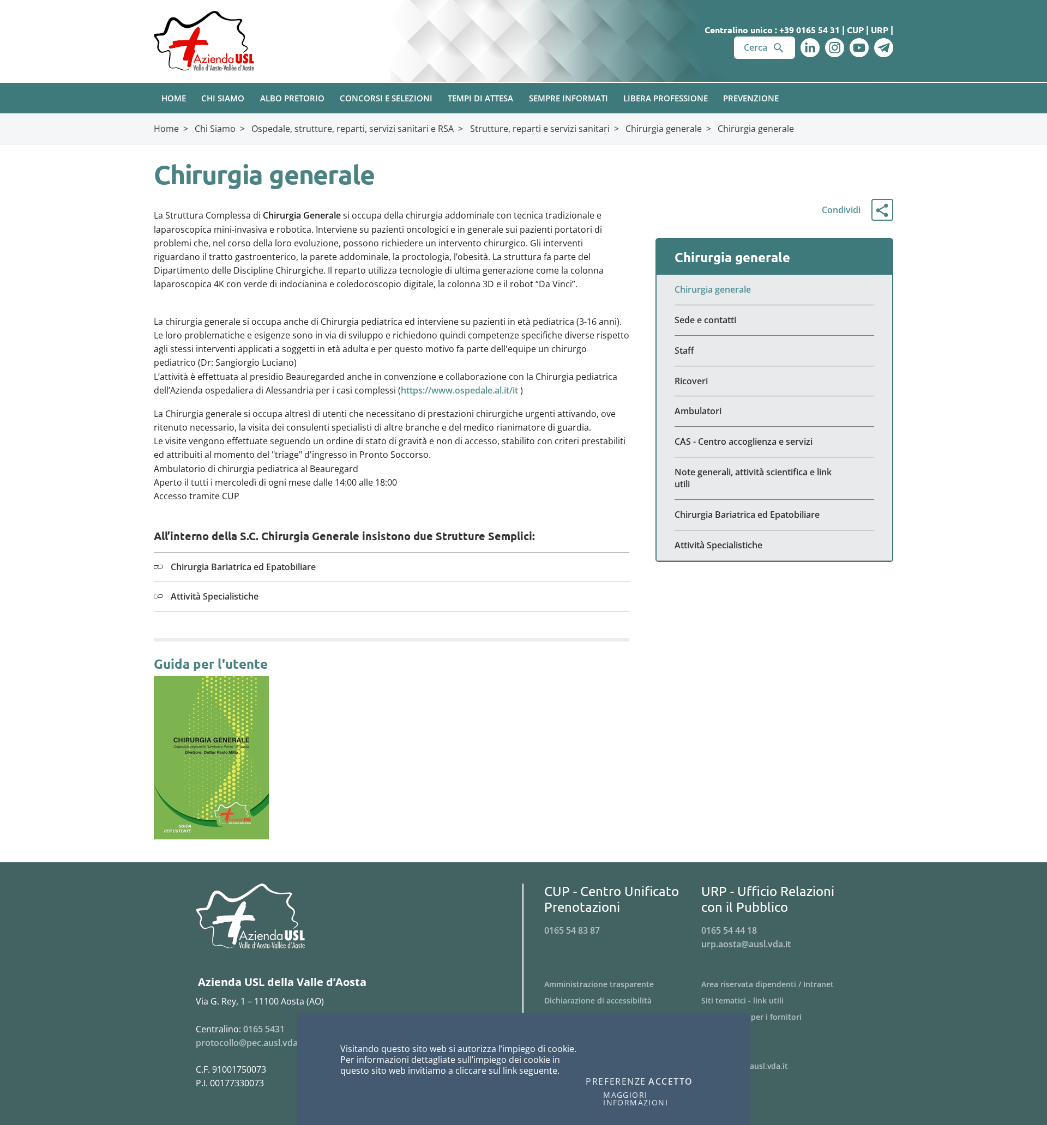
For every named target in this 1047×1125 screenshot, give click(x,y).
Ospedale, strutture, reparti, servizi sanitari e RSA (352, 129)
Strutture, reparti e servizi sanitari (540, 129)
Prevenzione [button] (751, 98)
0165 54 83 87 (572, 930)
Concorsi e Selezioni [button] (386, 98)
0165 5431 (264, 1029)
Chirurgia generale (663, 129)
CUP (855, 29)
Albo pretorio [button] (292, 98)
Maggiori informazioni (635, 1098)
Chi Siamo (215, 129)
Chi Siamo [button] (222, 98)
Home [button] (173, 98)
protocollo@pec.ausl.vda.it (250, 1043)
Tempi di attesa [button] (480, 98)
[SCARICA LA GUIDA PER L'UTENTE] (211, 757)
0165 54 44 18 (729, 930)
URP (879, 29)
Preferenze (616, 1082)
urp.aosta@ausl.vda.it (746, 944)
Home (166, 129)
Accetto (670, 1082)
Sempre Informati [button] (568, 98)
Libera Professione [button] (665, 98)
